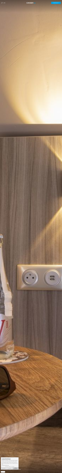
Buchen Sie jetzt (56, 2)
